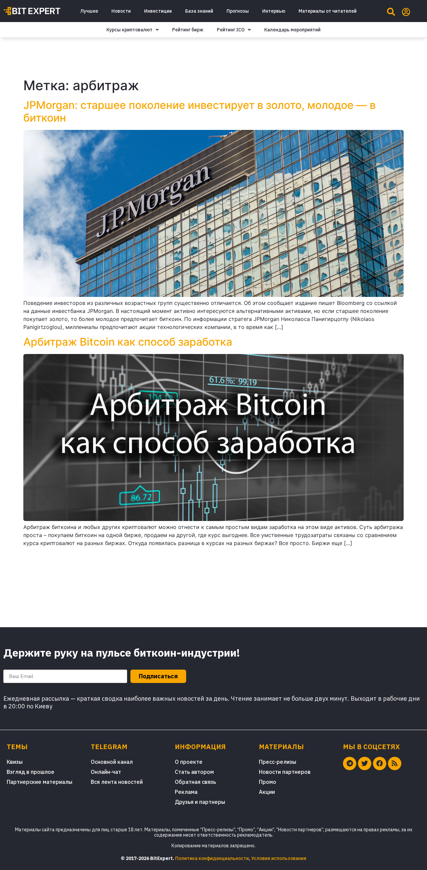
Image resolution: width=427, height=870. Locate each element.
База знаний (199, 11)
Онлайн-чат (106, 771)
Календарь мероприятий (292, 30)
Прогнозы (238, 11)
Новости (121, 11)
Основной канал (112, 761)
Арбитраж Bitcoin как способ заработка (127, 341)
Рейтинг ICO (231, 30)
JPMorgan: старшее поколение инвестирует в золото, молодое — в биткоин (199, 111)
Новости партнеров (285, 771)
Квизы (15, 761)
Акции (267, 792)
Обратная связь (195, 781)
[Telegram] (349, 763)
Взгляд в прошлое (30, 771)
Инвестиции (158, 11)
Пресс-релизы (277, 761)
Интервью (273, 11)
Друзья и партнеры (200, 802)
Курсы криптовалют (129, 30)
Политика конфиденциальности (212, 858)
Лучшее (89, 11)
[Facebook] (379, 763)
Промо (267, 781)
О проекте (188, 761)
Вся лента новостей (117, 781)
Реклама (186, 792)
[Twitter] (364, 763)
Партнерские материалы (39, 781)
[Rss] (394, 763)
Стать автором (194, 771)
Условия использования (278, 858)
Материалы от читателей (328, 11)
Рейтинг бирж (187, 30)
